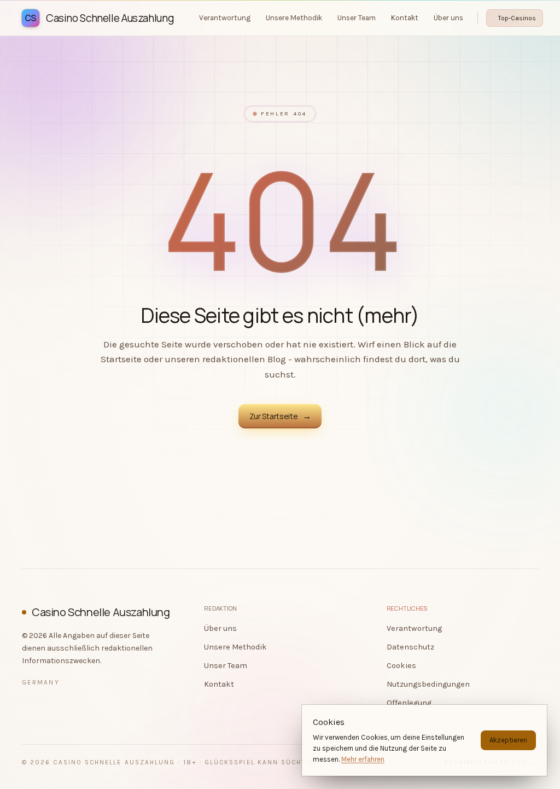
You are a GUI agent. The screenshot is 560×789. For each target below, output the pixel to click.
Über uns (220, 628)
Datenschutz (410, 647)
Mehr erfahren (362, 759)
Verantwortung (414, 628)
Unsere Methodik (235, 647)
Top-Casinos (517, 18)
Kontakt (219, 684)
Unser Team (225, 665)
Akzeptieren (508, 740)
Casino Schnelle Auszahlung (101, 612)
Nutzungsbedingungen (428, 684)
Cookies (401, 665)
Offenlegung (409, 702)
